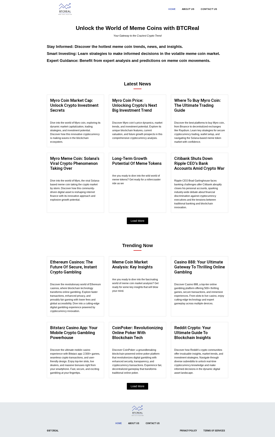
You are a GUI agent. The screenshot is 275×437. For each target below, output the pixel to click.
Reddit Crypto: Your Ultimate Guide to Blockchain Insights (192, 332)
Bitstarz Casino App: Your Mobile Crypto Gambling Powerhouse (74, 332)
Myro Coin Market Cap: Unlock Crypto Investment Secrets (74, 105)
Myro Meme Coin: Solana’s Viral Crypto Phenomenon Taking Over (74, 163)
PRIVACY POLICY (188, 430)
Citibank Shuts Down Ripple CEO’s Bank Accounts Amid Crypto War (199, 163)
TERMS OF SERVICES (214, 430)
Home (172, 9)
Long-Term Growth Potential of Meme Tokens (137, 161)
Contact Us (209, 9)
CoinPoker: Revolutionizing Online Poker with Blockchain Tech (137, 332)
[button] (137, 220)
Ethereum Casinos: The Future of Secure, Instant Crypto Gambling (73, 267)
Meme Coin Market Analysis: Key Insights (132, 264)
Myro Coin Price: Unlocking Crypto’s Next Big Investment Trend (134, 105)
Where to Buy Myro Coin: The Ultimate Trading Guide (197, 105)
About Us (188, 9)
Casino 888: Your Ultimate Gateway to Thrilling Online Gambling (199, 267)
